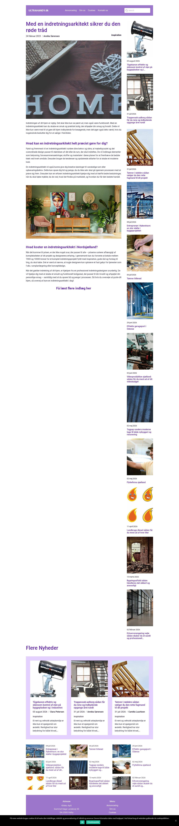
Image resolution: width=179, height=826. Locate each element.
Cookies (91, 10)
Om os (82, 10)
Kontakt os (103, 10)
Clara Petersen (57, 712)
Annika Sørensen (52, 36)
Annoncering (71, 10)
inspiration (116, 35)
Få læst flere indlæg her (73, 288)
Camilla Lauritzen (136, 712)
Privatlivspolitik (93, 822)
